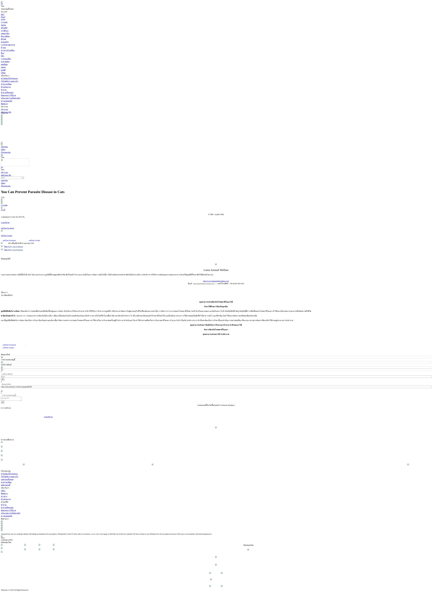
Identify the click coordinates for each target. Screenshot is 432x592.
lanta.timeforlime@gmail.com (203, 284)
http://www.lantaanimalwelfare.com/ (216, 281)
